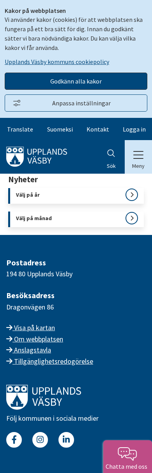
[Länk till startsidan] (43, 407)
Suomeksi (60, 129)
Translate (20, 129)
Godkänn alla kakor (76, 81)
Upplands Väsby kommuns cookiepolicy (57, 62)
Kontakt (98, 129)
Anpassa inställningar (81, 103)
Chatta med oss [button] (128, 466)
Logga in (134, 129)
